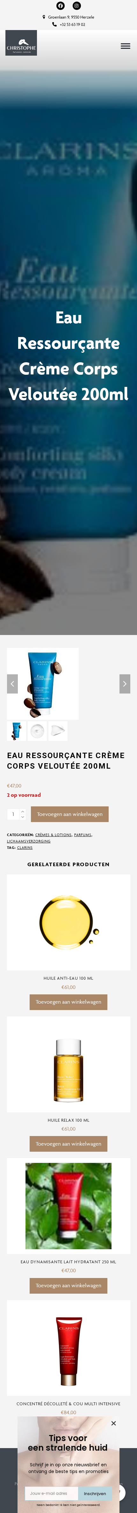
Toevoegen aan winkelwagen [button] (68, 1002)
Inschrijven (95, 1494)
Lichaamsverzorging (29, 841)
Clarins (25, 847)
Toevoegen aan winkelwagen (70, 814)
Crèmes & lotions (53, 834)
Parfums (82, 834)
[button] (125, 46)
